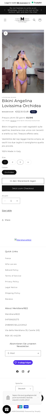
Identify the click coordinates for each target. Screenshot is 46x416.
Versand (13, 120)
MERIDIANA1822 (18, 411)
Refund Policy (12, 270)
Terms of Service (13, 276)
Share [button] (7, 220)
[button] (5, 20)
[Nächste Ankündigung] (41, 10)
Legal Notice (11, 287)
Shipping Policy (12, 293)
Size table (7, 210)
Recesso (9, 299)
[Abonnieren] (38, 353)
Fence (8, 258)
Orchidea (9, 172)
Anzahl (5, 196)
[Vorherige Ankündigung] (5, 10)
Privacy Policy (12, 281)
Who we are (11, 264)
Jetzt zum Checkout (23, 188)
